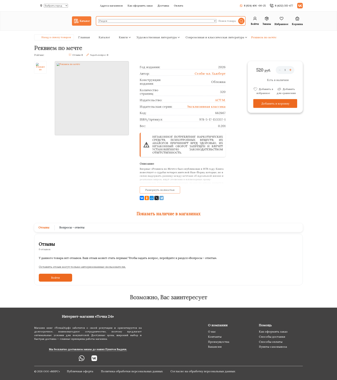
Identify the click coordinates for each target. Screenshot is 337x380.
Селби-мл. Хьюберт (210, 74)
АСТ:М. (220, 100)
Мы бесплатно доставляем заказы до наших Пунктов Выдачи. (88, 349)
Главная (84, 37)
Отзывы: (77, 55)
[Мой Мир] (152, 198)
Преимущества (218, 341)
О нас (212, 331)
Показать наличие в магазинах (169, 213)
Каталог (104, 37)
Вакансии (215, 346)
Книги (123, 37)
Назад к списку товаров (56, 37)
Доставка (163, 5)
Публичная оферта (80, 371)
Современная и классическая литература (215, 37)
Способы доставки (272, 336)
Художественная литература (157, 37)
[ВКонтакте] (142, 198)
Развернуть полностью (160, 189)
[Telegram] (161, 198)
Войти (55, 277)
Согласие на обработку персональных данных (202, 371)
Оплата (178, 5)
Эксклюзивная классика (206, 107)
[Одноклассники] (147, 198)
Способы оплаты (270, 341)
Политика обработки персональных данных (132, 371)
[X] (156, 198)
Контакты (215, 336)
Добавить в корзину (275, 103)
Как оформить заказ (140, 5)
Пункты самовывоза (273, 346)
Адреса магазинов (111, 5)
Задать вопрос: (99, 55)
